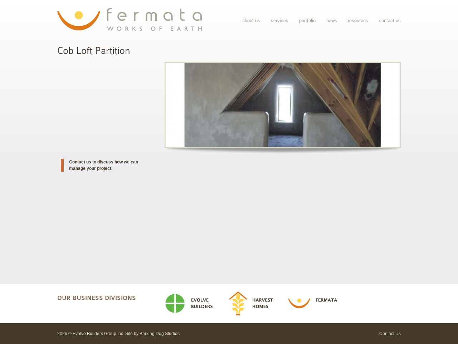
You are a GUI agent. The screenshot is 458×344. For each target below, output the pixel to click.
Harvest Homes (253, 303)
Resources (358, 20)
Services (279, 20)
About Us (251, 20)
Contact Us (390, 20)
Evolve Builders (192, 303)
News (331, 20)
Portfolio (307, 20)
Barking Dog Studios (160, 333)
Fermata (315, 303)
